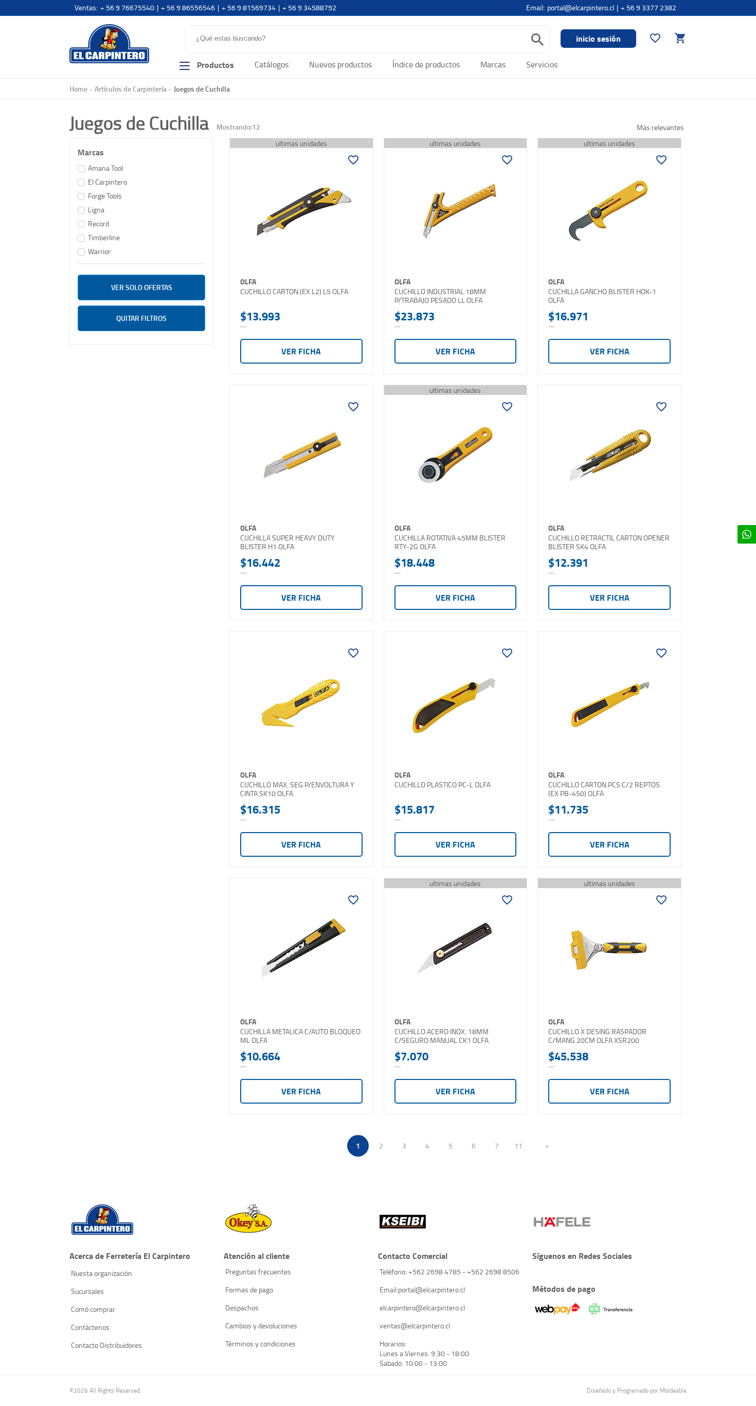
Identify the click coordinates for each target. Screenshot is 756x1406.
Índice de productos (426, 64)
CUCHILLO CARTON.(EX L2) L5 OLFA (294, 291)
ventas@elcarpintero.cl (415, 1325)
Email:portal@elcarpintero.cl (422, 1289)
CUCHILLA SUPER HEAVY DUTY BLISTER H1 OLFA (287, 542)
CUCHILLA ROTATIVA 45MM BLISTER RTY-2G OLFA (450, 542)
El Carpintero (109, 43)
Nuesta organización (101, 1273)
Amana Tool (105, 168)
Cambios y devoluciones (261, 1325)
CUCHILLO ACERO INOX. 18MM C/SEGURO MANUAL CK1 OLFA (441, 1036)
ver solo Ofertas (141, 287)
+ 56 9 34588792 (309, 7)
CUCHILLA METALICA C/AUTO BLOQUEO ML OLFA (300, 1036)
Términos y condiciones (260, 1343)
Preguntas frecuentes (258, 1271)
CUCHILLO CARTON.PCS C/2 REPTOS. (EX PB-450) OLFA (604, 789)
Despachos (242, 1307)
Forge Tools (105, 196)
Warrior (99, 251)
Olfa (248, 281)
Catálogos (272, 64)
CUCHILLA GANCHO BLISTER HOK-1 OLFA (602, 296)
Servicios (541, 64)
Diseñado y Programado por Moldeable (637, 1390)
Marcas (493, 64)
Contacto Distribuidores (106, 1345)
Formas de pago (249, 1289)
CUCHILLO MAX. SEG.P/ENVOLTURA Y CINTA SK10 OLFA (297, 789)
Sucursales (87, 1291)
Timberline (104, 237)
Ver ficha (301, 351)
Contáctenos (90, 1327)
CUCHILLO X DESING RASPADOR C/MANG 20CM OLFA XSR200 (597, 1036)
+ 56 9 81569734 (249, 7)
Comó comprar (93, 1309)
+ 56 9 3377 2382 (648, 7)
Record (98, 223)
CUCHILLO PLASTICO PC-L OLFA (442, 784)
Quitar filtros (141, 318)
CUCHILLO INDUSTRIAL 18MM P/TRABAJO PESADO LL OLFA (440, 296)
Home (78, 89)
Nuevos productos (340, 64)
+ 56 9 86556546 (188, 7)
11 (518, 1145)
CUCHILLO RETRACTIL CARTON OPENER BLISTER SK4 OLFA (609, 542)
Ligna (96, 209)
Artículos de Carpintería (131, 89)
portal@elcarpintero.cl (580, 7)
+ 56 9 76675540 (127, 7)
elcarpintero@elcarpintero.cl (422, 1307)
